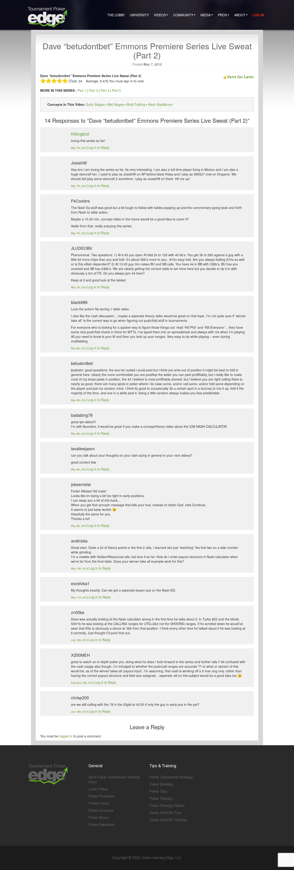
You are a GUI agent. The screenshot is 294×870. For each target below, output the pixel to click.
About (239, 15)
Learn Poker (98, 789)
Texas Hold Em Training (168, 820)
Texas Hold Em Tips (165, 813)
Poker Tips (158, 791)
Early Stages (95, 104)
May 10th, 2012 (80, 568)
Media (206, 15)
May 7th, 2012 (79, 148)
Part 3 (93, 90)
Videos (160, 15)
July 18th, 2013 (80, 711)
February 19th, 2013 (82, 682)
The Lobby (116, 15)
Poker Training (160, 798)
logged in (66, 736)
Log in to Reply (98, 147)
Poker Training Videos (167, 805)
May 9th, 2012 (79, 469)
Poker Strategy (161, 784)
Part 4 (105, 90)
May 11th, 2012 (80, 597)
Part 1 (82, 90)
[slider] (54, 80)
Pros (222, 15)
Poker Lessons (100, 810)
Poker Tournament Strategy (171, 777)
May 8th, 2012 (79, 348)
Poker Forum (98, 803)
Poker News (98, 817)
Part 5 (116, 90)
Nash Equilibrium (160, 104)
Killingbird (80, 134)
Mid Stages (115, 104)
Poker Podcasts (101, 796)
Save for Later (240, 76)
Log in (258, 15)
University (139, 15)
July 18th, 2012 (80, 640)
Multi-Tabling (136, 104)
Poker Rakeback (101, 825)
